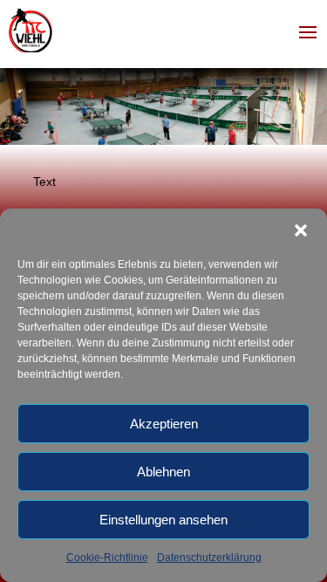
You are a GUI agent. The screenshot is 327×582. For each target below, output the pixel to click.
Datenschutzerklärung (209, 557)
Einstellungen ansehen (163, 519)
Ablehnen (163, 471)
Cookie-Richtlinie (107, 557)
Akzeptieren (164, 423)
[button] (301, 230)
